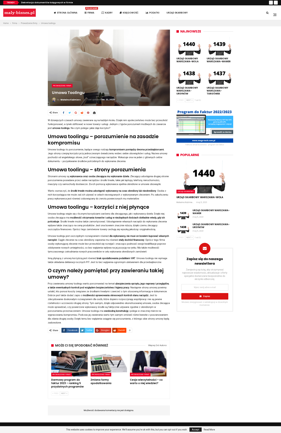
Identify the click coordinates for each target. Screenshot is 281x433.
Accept (195, 429)
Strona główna (67, 12)
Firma (90, 10)
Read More (209, 429)
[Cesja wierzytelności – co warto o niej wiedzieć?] (148, 363)
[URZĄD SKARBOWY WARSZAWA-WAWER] (220, 46)
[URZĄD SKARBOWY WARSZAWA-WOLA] (189, 46)
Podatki (154, 12)
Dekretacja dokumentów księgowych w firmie (47, 2)
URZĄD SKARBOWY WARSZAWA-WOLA (199, 197)
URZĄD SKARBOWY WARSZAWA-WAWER (211, 212)
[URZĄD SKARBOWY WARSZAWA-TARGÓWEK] (220, 75)
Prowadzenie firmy (62, 85)
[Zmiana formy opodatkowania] (109, 363)
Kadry (109, 12)
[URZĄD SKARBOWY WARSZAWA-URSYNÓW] (189, 75)
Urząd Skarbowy (177, 12)
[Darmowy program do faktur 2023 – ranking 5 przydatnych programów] (69, 363)
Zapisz (206, 296)
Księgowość (131, 12)
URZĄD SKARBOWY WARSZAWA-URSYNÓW (211, 226)
